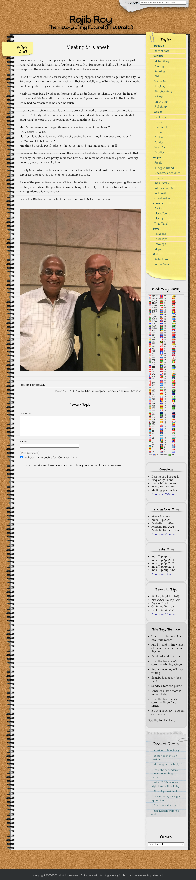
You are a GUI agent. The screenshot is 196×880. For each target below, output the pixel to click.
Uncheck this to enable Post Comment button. (51, 457)
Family (158, 162)
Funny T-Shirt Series (163, 483)
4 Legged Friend (164, 168)
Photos (158, 137)
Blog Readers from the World (165, 812)
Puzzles (159, 142)
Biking (158, 76)
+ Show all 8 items (162, 494)
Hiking (158, 96)
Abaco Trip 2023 (161, 516)
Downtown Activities (167, 172)
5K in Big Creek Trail (164, 791)
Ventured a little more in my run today (166, 692)
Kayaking (160, 86)
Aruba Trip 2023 (160, 520)
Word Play (160, 147)
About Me (158, 45)
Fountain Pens (163, 127)
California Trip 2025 (163, 610)
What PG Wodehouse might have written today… (166, 784)
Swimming (160, 81)
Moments (158, 203)
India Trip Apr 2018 (162, 566)
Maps (157, 249)
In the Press (161, 264)
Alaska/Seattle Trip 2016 (165, 600)
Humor (158, 132)
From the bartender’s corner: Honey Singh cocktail (164, 773)
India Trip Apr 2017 (162, 563)
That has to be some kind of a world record (167, 638)
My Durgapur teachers (165, 490)
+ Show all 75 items (163, 534)
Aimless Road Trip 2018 (165, 596)
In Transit (160, 193)
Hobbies (157, 111)
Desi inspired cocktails (165, 476)
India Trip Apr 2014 (162, 560)
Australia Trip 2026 (162, 526)
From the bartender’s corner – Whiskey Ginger (167, 662)
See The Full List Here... (162, 720)
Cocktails (160, 117)
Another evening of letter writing (167, 671)
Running (159, 71)
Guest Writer (162, 198)
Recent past (161, 51)
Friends (158, 178)
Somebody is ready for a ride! (166, 679)
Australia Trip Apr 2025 (165, 530)
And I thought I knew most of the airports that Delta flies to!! (168, 648)
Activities (158, 55)
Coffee (158, 122)
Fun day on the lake (164, 805)
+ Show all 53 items (163, 614)
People (157, 157)
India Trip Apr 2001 (162, 556)
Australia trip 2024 (162, 523)
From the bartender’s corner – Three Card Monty (164, 702)
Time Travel (161, 223)
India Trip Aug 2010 (163, 570)
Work (156, 254)
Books (158, 208)
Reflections (161, 259)
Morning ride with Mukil (167, 764)
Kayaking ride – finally (165, 750)
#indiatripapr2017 (35, 384)
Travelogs (160, 244)
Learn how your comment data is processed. (95, 465)
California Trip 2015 (163, 606)
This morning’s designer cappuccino (166, 798)
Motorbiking (161, 61)
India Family (161, 183)
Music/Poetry (162, 213)
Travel (156, 228)
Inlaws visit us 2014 (163, 486)
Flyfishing (160, 106)
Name (23, 441)
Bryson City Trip (161, 603)
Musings (159, 218)
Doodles (159, 152)
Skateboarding (163, 91)
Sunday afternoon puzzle (166, 686)
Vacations (135, 391)
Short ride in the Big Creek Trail (164, 757)
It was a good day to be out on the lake (168, 712)
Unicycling (161, 101)
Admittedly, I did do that (166, 656)
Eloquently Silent (162, 480)
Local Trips (160, 239)
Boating (159, 66)
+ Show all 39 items (163, 574)
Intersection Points (117, 391)
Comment (26, 413)
